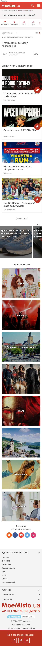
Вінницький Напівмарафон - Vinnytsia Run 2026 (18, 168)
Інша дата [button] (4, 24)
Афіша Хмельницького (9, 11)
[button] (40, 23)
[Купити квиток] (37, 90)
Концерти (14, 24)
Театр (24, 24)
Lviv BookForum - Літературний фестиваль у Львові (19, 204)
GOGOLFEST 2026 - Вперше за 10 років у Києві (21, 95)
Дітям (33, 24)
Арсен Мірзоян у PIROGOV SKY (20, 130)
